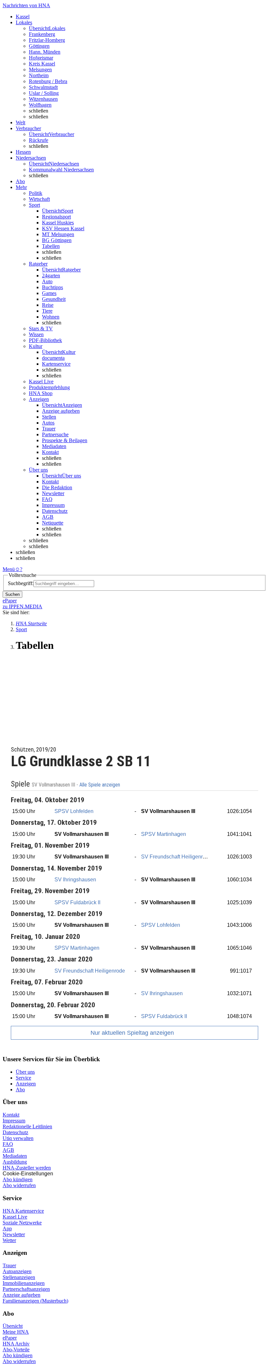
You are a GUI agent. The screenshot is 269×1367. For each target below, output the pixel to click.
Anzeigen (26, 1083)
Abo (20, 1089)
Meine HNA (16, 1332)
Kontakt (50, 452)
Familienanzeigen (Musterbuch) (35, 1301)
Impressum (53, 505)
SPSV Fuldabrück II (77, 902)
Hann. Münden (44, 52)
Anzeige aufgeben (61, 411)
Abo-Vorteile (16, 1349)
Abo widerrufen (19, 1185)
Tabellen (51, 246)
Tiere (47, 311)
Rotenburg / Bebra (48, 81)
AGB (47, 517)
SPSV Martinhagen (163, 834)
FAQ (47, 499)
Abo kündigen (17, 1179)
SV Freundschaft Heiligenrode (176, 856)
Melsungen (40, 69)
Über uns (25, 1072)
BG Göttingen (57, 240)
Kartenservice (56, 364)
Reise (47, 305)
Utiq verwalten (18, 1138)
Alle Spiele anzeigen (100, 785)
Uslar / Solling (44, 93)
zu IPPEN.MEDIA (22, 606)
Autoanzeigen (17, 1271)
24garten (51, 275)
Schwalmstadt (43, 87)
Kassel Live (15, 1217)
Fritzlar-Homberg (47, 40)
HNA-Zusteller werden (27, 1167)
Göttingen (39, 46)
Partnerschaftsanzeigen (26, 1289)
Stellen (49, 417)
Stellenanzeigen (19, 1277)
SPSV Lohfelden (73, 811)
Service (23, 1078)
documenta (53, 358)
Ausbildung (15, 1162)
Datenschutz (55, 511)
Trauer (48, 428)
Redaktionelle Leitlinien (27, 1126)
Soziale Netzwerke (22, 1222)
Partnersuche (55, 434)
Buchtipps (52, 287)
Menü (9, 569)
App (7, 1228)
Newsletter (53, 493)
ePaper (10, 1338)
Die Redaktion (57, 487)
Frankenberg (42, 34)
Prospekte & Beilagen (64, 440)
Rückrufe (38, 140)
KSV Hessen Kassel (63, 228)
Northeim (39, 75)
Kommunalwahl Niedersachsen (61, 169)
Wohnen (50, 317)
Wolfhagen (40, 105)
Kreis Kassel (42, 63)
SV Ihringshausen (75, 879)
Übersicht (13, 1326)
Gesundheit (54, 299)
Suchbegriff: (20, 583)
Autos (48, 422)
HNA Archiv (16, 1343)
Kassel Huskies (58, 222)
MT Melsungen (58, 234)
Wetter (9, 1240)
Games (49, 293)
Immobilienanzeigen (24, 1283)
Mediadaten (54, 446)
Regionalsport (56, 216)
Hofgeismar (41, 58)
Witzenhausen (43, 99)
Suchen (12, 594)
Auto (47, 281)
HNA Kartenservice (23, 1211)
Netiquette (52, 523)
